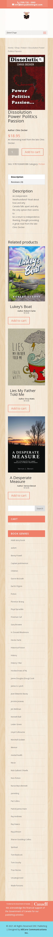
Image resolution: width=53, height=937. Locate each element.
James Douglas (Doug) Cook (22, 678)
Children (14, 571)
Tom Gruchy (16, 862)
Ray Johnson (16, 832)
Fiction (24, 47)
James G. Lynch (17, 686)
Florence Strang (17, 601)
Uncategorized (17, 878)
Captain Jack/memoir (19, 563)
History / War (16, 663)
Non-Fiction (15, 778)
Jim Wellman (16, 709)
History (14, 655)
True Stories (16, 870)
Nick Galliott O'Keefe (19, 770)
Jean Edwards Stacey (19, 694)
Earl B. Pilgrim (16, 586)
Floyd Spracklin (17, 609)
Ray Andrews (16, 816)
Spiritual (14, 847)
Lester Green (16, 724)
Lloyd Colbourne (18, 732)
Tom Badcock (16, 855)
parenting (15, 793)
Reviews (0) (17, 182)
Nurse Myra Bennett (19, 786)
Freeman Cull (16, 617)
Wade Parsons (17, 885)
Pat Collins (15, 801)
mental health (16, 755)
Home (10, 47)
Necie (13, 763)
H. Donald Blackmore (20, 632)
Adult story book (18, 540)
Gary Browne (16, 624)
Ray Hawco (15, 824)
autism (13, 548)
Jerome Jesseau (17, 701)
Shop (17, 47)
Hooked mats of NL (19, 670)
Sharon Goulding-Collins (21, 839)
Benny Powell (16, 555)
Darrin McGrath (17, 578)
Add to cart (32, 152)
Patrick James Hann (19, 809)
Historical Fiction (18, 647)
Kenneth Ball (16, 717)
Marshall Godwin (18, 739)
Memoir (14, 747)
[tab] (26, 177)
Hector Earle (16, 640)
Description (17, 176)
